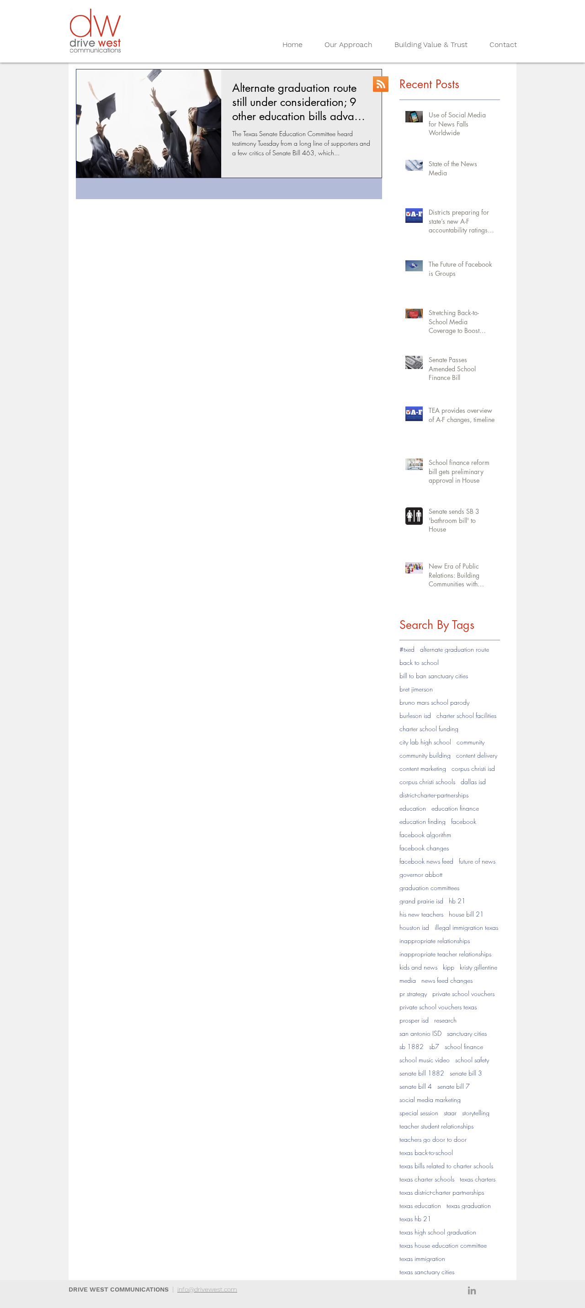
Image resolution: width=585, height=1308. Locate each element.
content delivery (476, 755)
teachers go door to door (433, 1139)
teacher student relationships (436, 1126)
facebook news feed (426, 861)
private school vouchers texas (438, 1007)
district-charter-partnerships (433, 795)
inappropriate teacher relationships (445, 954)
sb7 (434, 1046)
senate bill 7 (453, 1086)
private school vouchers (463, 993)
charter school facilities (466, 715)
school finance (464, 1046)
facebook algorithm (425, 835)
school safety (472, 1060)
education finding (422, 821)
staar (450, 1113)
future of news (477, 861)
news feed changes (447, 980)
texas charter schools (426, 1179)
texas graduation (469, 1205)
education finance (455, 808)
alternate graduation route (454, 649)
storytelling (475, 1113)
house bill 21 (466, 914)
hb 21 (457, 901)
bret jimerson (416, 689)
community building (425, 755)
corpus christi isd (473, 768)
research (445, 1020)
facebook (463, 821)
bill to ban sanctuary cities (433, 676)
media (407, 980)
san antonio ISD (420, 1033)
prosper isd (414, 1020)
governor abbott (420, 874)
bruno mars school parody (434, 702)
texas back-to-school (426, 1152)
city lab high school (425, 742)
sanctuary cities (467, 1033)
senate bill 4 (415, 1086)
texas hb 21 (415, 1219)
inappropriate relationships (434, 940)
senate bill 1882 (421, 1073)
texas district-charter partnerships (441, 1192)
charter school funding (428, 729)
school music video (424, 1060)
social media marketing (430, 1099)
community (470, 742)
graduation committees (429, 887)
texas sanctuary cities (426, 1272)
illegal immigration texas (466, 927)
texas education (420, 1205)
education (412, 808)
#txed (407, 649)
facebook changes (424, 848)
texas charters (477, 1179)
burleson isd (415, 715)
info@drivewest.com (207, 1289)
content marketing (422, 768)
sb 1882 (411, 1046)
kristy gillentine (478, 967)
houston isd (414, 927)
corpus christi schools (427, 782)
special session (418, 1113)
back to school (419, 662)
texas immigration (422, 1258)
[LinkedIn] (472, 1290)
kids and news (418, 967)
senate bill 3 (466, 1073)
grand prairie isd (421, 901)
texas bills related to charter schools (446, 1166)
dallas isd (473, 782)
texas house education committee (443, 1245)
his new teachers (421, 914)
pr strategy (413, 993)
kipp (448, 967)
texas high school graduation (437, 1232)
